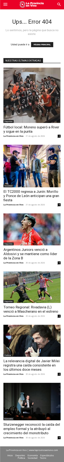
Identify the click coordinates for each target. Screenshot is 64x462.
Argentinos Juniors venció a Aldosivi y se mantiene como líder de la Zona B (30, 254)
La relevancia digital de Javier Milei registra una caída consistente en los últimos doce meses (31, 365)
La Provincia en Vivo (13, 136)
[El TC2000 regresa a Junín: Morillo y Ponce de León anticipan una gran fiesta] (32, 166)
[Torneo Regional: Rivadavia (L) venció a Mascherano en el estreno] (32, 287)
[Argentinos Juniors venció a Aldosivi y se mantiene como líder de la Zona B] (32, 229)
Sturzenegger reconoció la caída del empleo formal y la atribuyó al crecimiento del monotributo (31, 428)
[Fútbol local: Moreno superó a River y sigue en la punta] (32, 95)
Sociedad (8, 186)
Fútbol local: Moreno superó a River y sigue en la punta (31, 129)
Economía (8, 419)
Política (7, 355)
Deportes (8, 121)
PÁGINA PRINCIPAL (42, 44)
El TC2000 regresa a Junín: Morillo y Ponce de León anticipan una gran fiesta (31, 196)
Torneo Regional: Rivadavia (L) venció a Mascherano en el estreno (30, 309)
